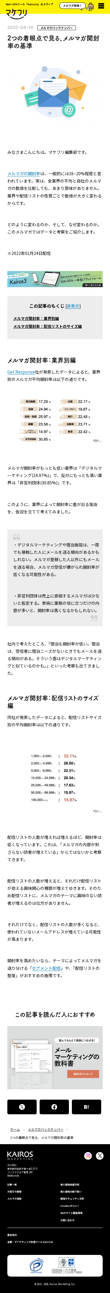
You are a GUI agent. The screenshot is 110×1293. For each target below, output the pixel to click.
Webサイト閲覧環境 (71, 1212)
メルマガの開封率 (23, 173)
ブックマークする (86, 1107)
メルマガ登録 (14, 1198)
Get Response (21, 372)
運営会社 (12, 1234)
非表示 (73, 306)
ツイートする (22, 1107)
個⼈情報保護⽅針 (69, 1184)
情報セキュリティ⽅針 (72, 1198)
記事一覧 (12, 1184)
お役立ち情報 (14, 1191)
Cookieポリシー (69, 1205)
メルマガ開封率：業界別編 (36, 318)
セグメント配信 (46, 968)
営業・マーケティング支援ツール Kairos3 (30, 1241)
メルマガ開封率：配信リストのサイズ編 (47, 326)
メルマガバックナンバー (56, 27)
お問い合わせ (67, 1220)
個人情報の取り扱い (71, 1191)
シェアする (54, 1107)
